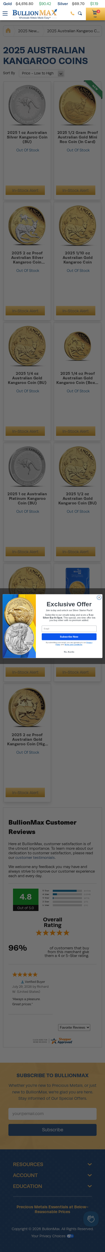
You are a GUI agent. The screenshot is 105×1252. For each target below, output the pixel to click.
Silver (63, 4)
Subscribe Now (69, 636)
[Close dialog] (99, 597)
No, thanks (69, 652)
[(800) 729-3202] (72, 13)
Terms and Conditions (73, 644)
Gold (7, 4)
